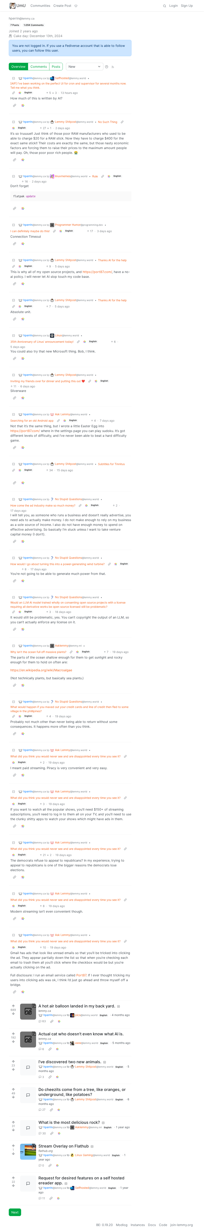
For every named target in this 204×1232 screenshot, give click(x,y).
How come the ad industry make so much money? (42, 505)
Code (163, 1225)
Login (173, 6)
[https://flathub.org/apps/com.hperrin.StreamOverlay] (28, 1152)
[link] (20, 93)
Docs (152, 1225)
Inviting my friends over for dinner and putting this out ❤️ (47, 381)
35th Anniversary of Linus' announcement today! (42, 341)
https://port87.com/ (97, 272)
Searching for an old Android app (32, 420)
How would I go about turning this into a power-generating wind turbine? (57, 564)
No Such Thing (107, 122)
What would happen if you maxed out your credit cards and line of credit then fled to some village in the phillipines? (69, 709)
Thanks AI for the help (112, 260)
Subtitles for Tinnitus (111, 464)
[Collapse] (13, 78)
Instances (138, 1225)
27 (43, 1109)
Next (15, 1212)
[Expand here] (28, 1012)
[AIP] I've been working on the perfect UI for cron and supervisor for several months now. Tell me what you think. (68, 85)
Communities (40, 6)
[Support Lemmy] (76, 6)
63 (44, 1021)
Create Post (62, 6)
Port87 (81, 975)
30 (44, 1133)
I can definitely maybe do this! (30, 231)
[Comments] (28, 1067)
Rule (95, 176)
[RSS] (112, 67)
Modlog (122, 1225)
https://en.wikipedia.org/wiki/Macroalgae (41, 670)
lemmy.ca (44, 1010)
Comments (38, 67)
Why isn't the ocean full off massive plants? (38, 652)
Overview (18, 67)
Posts (56, 67)
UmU (21, 5)
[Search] (164, 6)
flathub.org (45, 1150)
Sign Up (187, 6)
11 (43, 1198)
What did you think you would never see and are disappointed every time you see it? (65, 756)
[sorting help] (106, 67)
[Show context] (13, 93)
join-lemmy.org (181, 1225)
